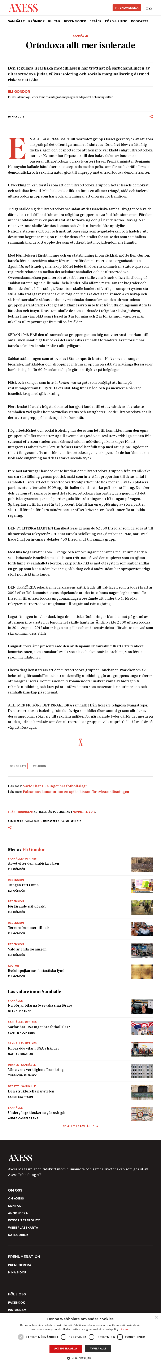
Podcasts (139, 21)
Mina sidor (17, 1272)
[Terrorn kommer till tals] (80, 929)
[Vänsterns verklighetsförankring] (80, 1071)
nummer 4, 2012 (84, 811)
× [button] (156, 1317)
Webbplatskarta (23, 1227)
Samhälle (16, 21)
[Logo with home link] (80, 1158)
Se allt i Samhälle (78, 1126)
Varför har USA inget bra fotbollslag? (55, 786)
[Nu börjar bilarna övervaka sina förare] (80, 1006)
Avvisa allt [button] (98, 1348)
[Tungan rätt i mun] (80, 886)
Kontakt (15, 1205)
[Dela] (151, 117)
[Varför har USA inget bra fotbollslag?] (80, 1028)
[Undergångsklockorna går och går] (80, 1112)
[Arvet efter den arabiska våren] (80, 864)
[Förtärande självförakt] (80, 907)
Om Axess (16, 1198)
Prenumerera (127, 7)
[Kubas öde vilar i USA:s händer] (80, 1049)
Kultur (54, 21)
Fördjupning (116, 21)
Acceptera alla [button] (65, 1348)
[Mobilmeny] (149, 8)
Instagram (17, 1310)
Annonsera (18, 1213)
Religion (39, 766)
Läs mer (125, 1329)
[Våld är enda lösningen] (80, 950)
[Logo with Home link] (23, 7)
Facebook (16, 1302)
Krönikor (36, 21)
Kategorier (18, 1235)
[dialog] (80, 1339)
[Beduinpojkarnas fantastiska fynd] (80, 970)
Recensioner (75, 21)
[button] (80, 1358)
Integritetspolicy (24, 1220)
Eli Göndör (19, 91)
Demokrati (18, 766)
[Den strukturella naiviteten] (80, 1092)
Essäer (95, 21)
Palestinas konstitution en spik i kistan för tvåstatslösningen (76, 792)
